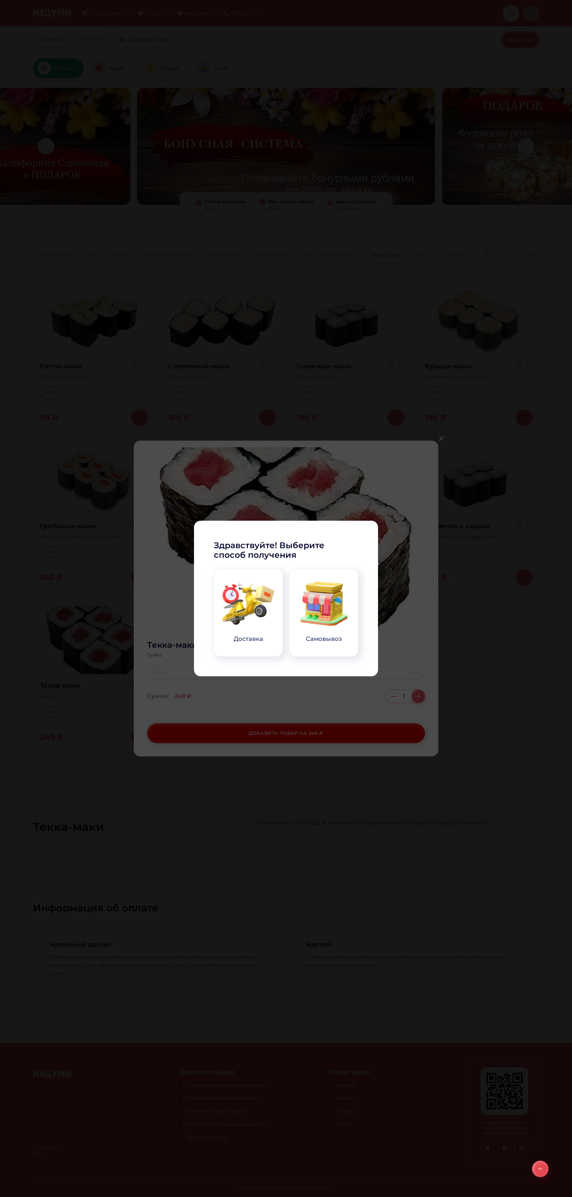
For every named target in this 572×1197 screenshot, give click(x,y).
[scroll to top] (540, 1169)
